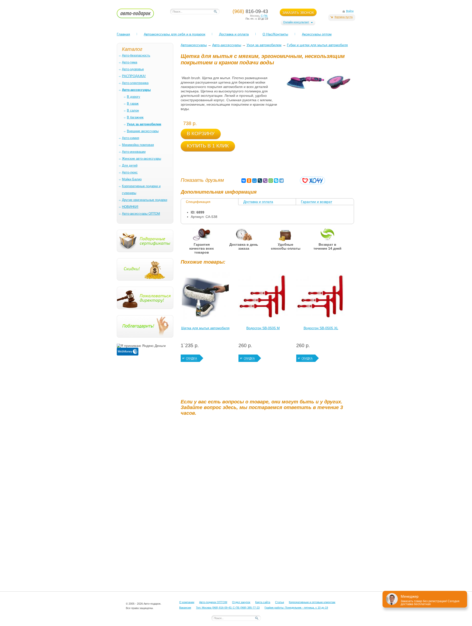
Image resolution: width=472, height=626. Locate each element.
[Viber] (265, 180)
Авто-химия (130, 138)
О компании (186, 602)
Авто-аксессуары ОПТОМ (141, 213)
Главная (123, 34)
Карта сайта (262, 602)
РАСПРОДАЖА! (134, 76)
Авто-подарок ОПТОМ (213, 602)
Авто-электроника (135, 83)
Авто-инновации (134, 152)
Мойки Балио (132, 179)
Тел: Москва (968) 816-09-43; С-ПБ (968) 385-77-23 (228, 607)
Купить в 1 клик (208, 145)
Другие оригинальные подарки (144, 200)
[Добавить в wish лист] (312, 180)
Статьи (279, 602)
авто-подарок (140, 15)
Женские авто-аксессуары (141, 158)
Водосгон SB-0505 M (263, 328)
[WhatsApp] (270, 180)
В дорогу (133, 97)
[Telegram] (281, 180)
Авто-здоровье (133, 69)
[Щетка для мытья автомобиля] (205, 298)
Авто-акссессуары (226, 45)
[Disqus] (268, 480)
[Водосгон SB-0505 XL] (320, 298)
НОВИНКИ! (130, 207)
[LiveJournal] (260, 180)
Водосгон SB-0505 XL (321, 328)
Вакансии (185, 607)
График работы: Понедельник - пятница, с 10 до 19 (296, 607)
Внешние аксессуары (143, 131)
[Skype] (276, 180)
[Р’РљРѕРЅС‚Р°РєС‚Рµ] (243, 180)
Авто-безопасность (136, 55)
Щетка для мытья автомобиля (205, 328)
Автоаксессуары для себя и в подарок (174, 34)
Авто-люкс (130, 172)
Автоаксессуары (194, 45)
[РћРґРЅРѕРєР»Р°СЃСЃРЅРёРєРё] (249, 180)
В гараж (133, 103)
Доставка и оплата (234, 34)
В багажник (135, 117)
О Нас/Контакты (275, 34)
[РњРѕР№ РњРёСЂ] (254, 180)
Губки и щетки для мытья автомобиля (317, 45)
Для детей (129, 165)
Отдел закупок (241, 602)
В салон (133, 110)
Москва (254, 15)
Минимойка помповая (138, 145)
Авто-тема (129, 62)
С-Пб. (264, 15)
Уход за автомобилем (264, 45)
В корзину (201, 133)
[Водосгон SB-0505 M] (263, 298)
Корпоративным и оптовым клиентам (312, 602)
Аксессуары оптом (317, 34)
